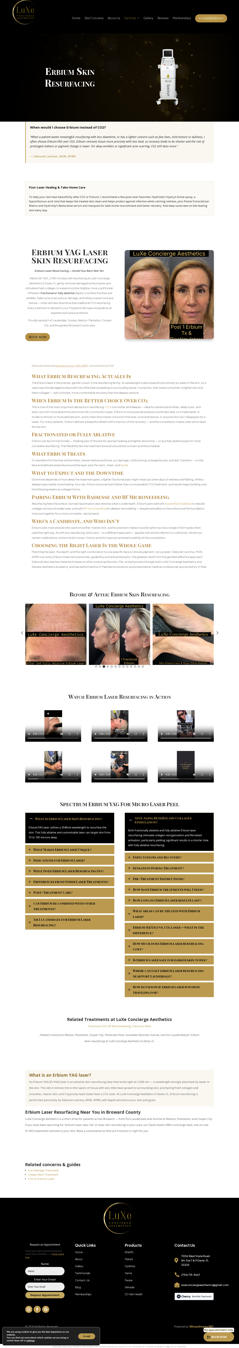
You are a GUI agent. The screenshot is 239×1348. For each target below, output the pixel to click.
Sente (128, 1273)
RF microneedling (94, 508)
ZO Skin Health (134, 1294)
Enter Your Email (45, 1279)
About (78, 1259)
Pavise (129, 1280)
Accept (86, 1336)
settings (30, 1340)
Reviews (163, 18)
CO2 (108, 407)
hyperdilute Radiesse (178, 503)
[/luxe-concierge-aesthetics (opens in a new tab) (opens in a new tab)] (194, 1299)
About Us (114, 18)
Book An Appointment (211, 18)
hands (124, 465)
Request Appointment (45, 1295)
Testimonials (82, 1273)
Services (130, 18)
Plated (129, 1259)
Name (45, 1264)
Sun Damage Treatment (43, 1170)
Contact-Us (82, 1280)
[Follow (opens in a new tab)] (28, 1309)
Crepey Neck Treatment (43, 1174)
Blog (78, 1287)
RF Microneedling (119, 1026)
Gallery (148, 18)
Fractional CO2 (97, 1026)
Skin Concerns (94, 18)
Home (76, 18)
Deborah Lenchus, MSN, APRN (71, 365)
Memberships (182, 18)
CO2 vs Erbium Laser (41, 1179)
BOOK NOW (37, 337)
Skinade (129, 1287)
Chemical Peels (141, 1026)
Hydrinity (130, 1266)
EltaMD (129, 1252)
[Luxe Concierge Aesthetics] (25, 12)
